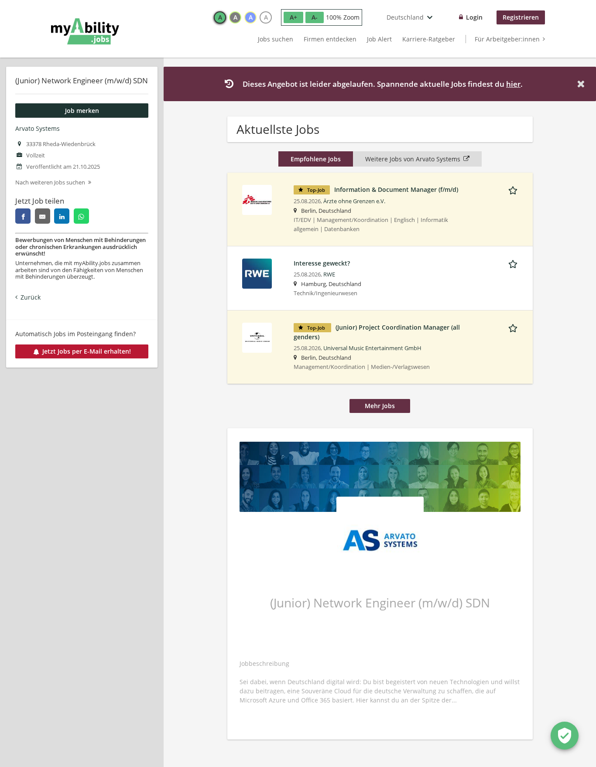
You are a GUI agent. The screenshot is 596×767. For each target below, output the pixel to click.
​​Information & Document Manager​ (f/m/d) (396, 189)
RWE (329, 274)
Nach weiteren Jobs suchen (50, 182)
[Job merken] (514, 189)
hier (513, 84)
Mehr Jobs (380, 406)
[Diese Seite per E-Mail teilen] (42, 216)
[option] (220, 17)
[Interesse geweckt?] (257, 273)
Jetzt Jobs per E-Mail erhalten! (86, 351)
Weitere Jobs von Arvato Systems (412, 159)
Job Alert (379, 39)
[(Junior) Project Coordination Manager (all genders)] (257, 337)
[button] (582, 84)
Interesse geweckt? (322, 263)
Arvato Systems (37, 128)
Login (474, 17)
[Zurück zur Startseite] (85, 31)
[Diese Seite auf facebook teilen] (23, 216)
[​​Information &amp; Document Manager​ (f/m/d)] (257, 199)
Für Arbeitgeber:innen (507, 39)
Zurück (31, 297)
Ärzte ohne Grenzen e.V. (354, 201)
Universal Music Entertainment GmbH (372, 348)
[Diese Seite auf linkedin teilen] (61, 216)
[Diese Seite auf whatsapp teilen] (81, 216)
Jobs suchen (275, 39)
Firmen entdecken (330, 39)
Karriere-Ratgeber (428, 39)
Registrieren (521, 17)
